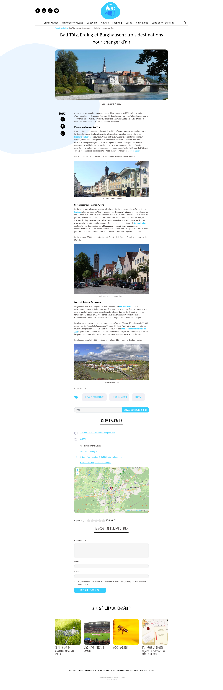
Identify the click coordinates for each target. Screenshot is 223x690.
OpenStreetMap (136, 510)
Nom (76, 562)
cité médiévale (125, 306)
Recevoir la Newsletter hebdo (135, 409)
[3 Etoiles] (96, 520)
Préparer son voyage (72, 22)
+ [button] (77, 469)
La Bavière (92, 22)
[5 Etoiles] (103, 520)
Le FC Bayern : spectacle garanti (94, 649)
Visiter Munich (51, 22)
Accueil (57, 28)
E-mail (77, 572)
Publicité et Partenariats (106, 670)
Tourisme (138, 397)
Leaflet (128, 510)
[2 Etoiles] (92, 520)
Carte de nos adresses (163, 22)
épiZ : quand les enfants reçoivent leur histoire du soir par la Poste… (153, 651)
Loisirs (129, 22)
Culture (105, 22)
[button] (56, 10)
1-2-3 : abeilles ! (120, 647)
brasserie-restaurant (82, 137)
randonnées (135, 151)
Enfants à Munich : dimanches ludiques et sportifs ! (64, 651)
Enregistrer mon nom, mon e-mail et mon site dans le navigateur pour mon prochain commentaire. (111, 583)
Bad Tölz (83, 439)
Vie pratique (142, 22)
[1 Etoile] (88, 520)
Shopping (117, 22)
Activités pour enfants (94, 397)
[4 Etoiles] (100, 520)
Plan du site (134, 670)
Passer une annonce (147, 670)
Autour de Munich (119, 397)
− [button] (77, 473)
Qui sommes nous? (122, 670)
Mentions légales (90, 670)
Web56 (123, 677)
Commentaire (80, 540)
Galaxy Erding (140, 223)
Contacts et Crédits (76, 670)
